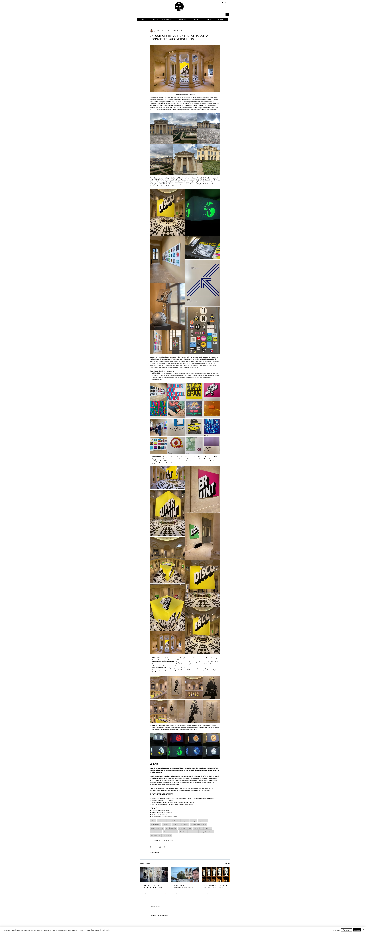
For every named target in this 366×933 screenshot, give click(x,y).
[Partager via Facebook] (151, 847)
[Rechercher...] (227, 14)
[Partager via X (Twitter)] (155, 847)
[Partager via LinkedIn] (160, 847)
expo (164, 821)
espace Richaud (155, 824)
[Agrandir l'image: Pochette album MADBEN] (202, 283)
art (158, 821)
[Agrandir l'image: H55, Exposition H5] (158, 739)
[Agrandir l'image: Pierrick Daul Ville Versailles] (167, 342)
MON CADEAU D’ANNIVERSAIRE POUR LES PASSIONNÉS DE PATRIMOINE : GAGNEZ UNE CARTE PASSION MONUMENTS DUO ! (185, 887)
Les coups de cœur (167, 840)
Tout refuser (346, 930)
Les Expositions (155, 840)
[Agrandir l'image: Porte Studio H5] (202, 330)
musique (193, 821)
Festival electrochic (171, 828)
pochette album (193, 832)
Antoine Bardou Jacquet (170, 832)
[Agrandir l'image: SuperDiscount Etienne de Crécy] (167, 513)
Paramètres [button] (336, 930)
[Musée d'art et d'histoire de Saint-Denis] (216, 874)
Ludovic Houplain (156, 832)
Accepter (357, 930)
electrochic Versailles (185, 828)
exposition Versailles (174, 821)
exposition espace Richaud (198, 824)
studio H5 (208, 828)
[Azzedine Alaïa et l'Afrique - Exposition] (154, 874)
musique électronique (157, 828)
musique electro (198, 828)
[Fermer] (364, 929)
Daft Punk (182, 832)
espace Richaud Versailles (180, 824)
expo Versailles (203, 821)
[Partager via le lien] (165, 847)
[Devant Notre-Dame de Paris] (185, 874)
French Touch (166, 824)
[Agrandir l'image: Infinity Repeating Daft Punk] (158, 687)
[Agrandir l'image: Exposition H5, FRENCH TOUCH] (167, 259)
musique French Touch (207, 832)
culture (153, 821)
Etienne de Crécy (155, 835)
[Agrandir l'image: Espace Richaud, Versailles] (161, 128)
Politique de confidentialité (102, 930)
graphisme (185, 821)
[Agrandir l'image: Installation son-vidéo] (202, 212)
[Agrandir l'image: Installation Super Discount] (167, 212)
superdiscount (167, 835)
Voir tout (227, 863)
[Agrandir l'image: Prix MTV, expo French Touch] (167, 306)
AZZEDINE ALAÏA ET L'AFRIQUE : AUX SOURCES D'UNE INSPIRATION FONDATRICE (154, 887)
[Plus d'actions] (219, 31)
